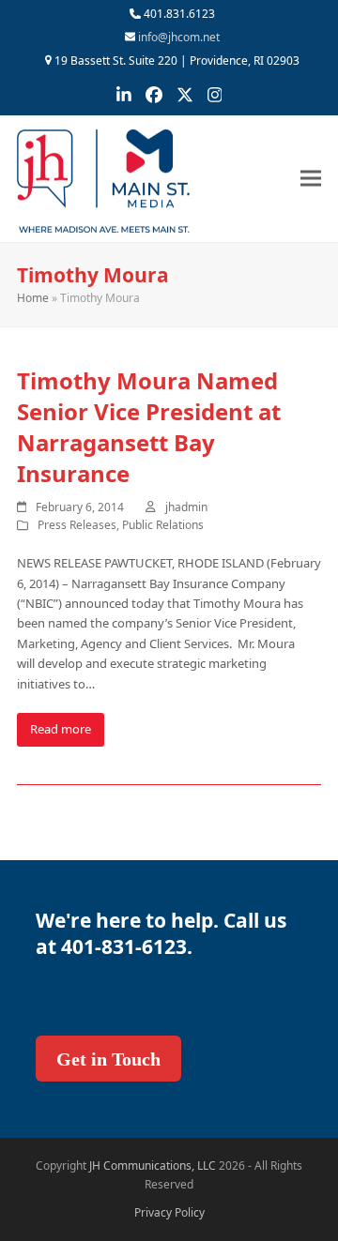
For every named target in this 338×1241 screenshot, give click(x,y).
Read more (60, 728)
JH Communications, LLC (152, 1165)
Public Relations (163, 525)
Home (33, 298)
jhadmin (186, 507)
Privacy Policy (169, 1212)
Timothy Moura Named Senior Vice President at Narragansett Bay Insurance (149, 427)
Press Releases (77, 525)
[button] (310, 179)
